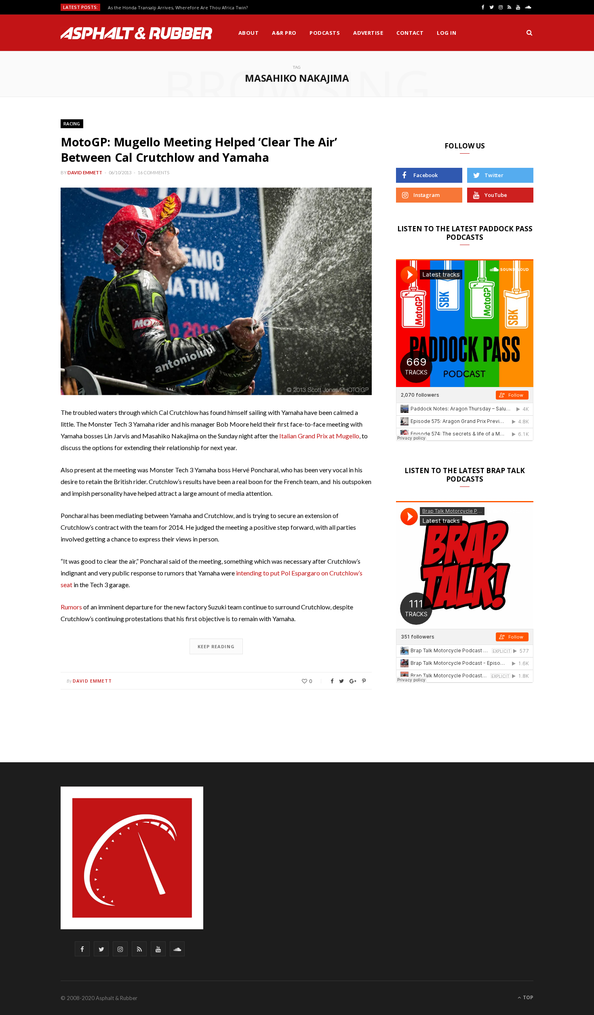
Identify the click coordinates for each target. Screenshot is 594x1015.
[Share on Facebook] (332, 681)
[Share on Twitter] (341, 681)
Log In (446, 32)
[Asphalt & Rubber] (136, 33)
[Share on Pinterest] (364, 681)
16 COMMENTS (153, 172)
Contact (409, 32)
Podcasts (325, 32)
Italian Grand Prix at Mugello (319, 436)
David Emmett (84, 172)
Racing (71, 124)
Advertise (368, 32)
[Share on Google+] (353, 681)
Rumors (71, 607)
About (248, 32)
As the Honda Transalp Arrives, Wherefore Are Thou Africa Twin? (178, 8)
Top (527, 997)
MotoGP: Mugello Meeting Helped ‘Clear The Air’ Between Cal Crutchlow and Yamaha (199, 149)
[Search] (529, 33)
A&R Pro (284, 32)
